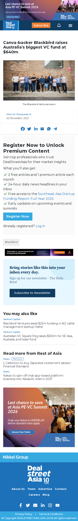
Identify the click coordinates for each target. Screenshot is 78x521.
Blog (46, 494)
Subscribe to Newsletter (32, 293)
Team (31, 488)
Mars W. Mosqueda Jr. (19, 114)
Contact (60, 488)
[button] (59, 25)
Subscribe (41, 25)
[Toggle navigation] (70, 25)
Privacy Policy (23, 514)
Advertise (45, 488)
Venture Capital (11, 319)
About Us (18, 488)
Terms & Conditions (51, 514)
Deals (6, 359)
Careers (34, 494)
